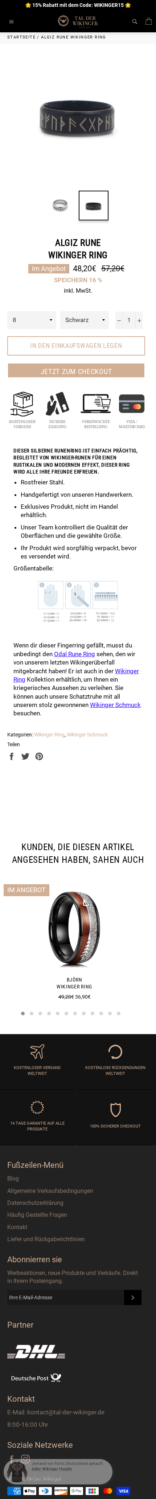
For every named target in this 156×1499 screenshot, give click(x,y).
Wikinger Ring (49, 735)
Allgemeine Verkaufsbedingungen (50, 1190)
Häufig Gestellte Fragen (37, 1214)
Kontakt (17, 1227)
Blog (13, 1178)
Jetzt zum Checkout (76, 371)
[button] (23, 1013)
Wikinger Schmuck (87, 735)
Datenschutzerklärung (35, 1202)
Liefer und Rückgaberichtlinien (46, 1239)
